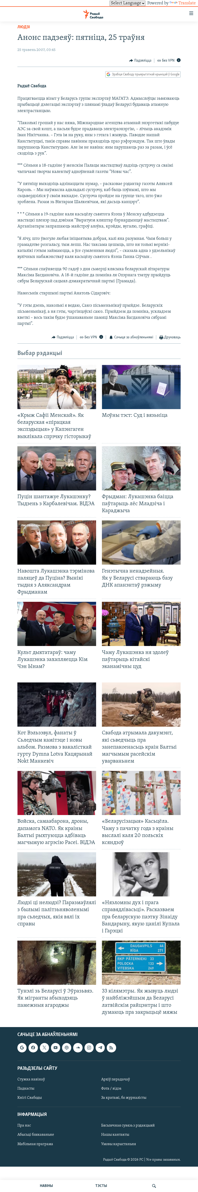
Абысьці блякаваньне (35, 1135)
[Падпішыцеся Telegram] (100, 1047)
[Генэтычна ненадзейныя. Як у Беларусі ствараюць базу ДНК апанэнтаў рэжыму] (141, 542)
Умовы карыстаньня (118, 1144)
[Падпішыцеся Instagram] (89, 1047)
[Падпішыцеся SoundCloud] (77, 1047)
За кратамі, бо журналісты (123, 1098)
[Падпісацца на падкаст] (66, 1047)
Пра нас (24, 1126)
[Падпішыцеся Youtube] (55, 1047)
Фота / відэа (111, 1089)
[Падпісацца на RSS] (111, 1047)
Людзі (23, 27)
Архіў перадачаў (115, 1079)
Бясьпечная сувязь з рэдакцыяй (128, 1126)
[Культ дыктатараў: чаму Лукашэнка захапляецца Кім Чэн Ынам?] (56, 624)
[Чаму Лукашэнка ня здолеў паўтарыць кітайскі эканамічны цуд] (141, 624)
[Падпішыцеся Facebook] (33, 1047)
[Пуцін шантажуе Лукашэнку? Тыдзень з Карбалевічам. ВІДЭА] (56, 468)
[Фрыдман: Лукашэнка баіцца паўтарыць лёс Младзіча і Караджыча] (141, 468)
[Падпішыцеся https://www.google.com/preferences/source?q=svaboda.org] (22, 1047)
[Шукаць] (154, 1186)
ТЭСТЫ (101, 1186)
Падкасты (25, 1089)
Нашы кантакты (115, 1135)
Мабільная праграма (35, 1144)
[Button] (140, 60)
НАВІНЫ (46, 1186)
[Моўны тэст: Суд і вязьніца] (141, 387)
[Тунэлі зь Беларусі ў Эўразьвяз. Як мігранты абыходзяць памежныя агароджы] (56, 963)
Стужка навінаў (31, 1079)
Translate (187, 3)
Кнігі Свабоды (29, 1098)
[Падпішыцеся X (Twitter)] (44, 1047)
